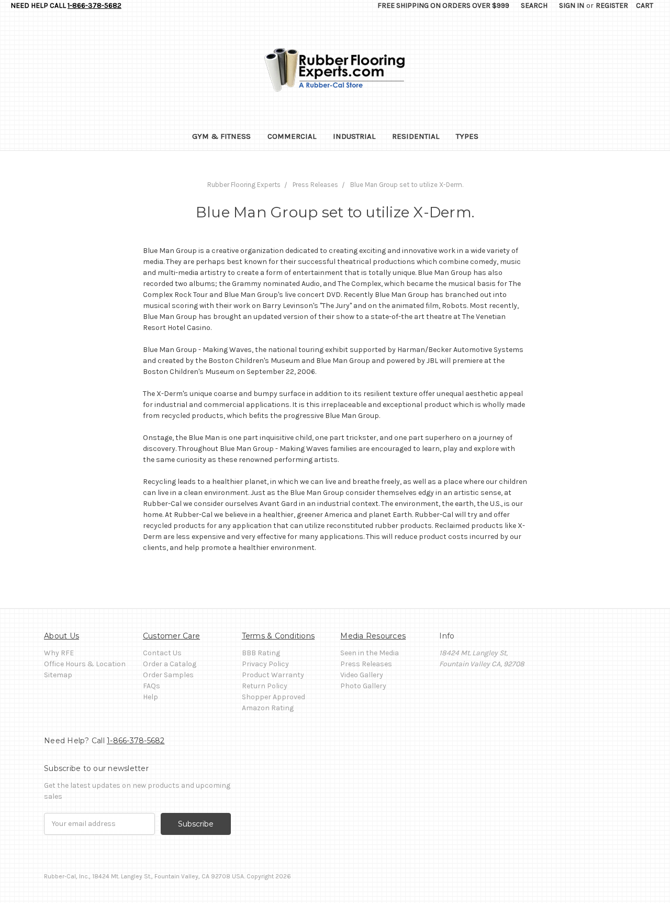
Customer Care (171, 636)
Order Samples (168, 674)
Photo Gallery (363, 685)
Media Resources (373, 636)
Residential (415, 136)
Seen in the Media (369, 652)
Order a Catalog (169, 663)
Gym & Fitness (221, 136)
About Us (61, 636)
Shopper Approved (273, 696)
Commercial (291, 136)
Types (467, 136)
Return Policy (264, 685)
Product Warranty (273, 674)
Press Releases (366, 663)
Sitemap (58, 674)
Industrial (354, 136)
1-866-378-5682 (94, 5)
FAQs (151, 685)
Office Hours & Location (85, 663)
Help (150, 696)
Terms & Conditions (278, 636)
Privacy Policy (265, 663)
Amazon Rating (268, 707)
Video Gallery (361, 674)
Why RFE (59, 652)
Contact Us (162, 652)
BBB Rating (261, 652)
